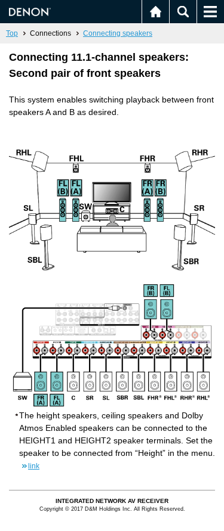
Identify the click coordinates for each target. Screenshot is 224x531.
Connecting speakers (117, 33)
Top (12, 33)
